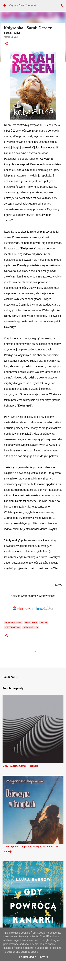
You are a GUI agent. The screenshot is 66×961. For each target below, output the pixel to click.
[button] (6, 43)
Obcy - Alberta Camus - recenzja (20, 765)
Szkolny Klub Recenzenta (22, 5)
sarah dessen (31, 627)
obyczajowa (12, 627)
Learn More (27, 957)
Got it (43, 957)
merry (44, 622)
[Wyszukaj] (61, 5)
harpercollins (13, 622)
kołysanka (31, 622)
